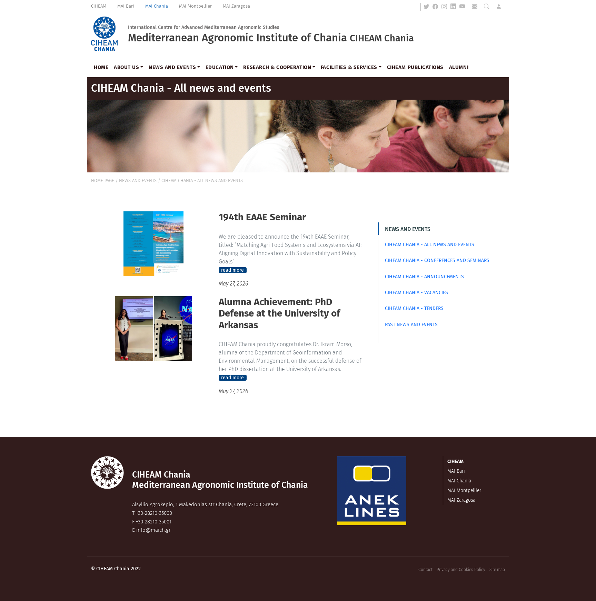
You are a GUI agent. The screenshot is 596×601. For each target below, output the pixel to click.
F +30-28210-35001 (151, 522)
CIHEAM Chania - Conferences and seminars (437, 260)
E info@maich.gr (151, 530)
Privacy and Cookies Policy (461, 569)
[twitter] (428, 6)
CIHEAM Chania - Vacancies (416, 293)
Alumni (458, 67)
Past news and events (411, 325)
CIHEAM (98, 6)
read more (232, 270)
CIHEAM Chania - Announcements (424, 277)
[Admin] (500, 6)
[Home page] (104, 34)
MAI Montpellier (195, 6)
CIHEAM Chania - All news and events (202, 180)
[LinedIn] (454, 6)
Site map (497, 569)
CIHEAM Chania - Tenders (414, 308)
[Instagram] (445, 6)
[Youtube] (463, 6)
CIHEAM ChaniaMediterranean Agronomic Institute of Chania (220, 480)
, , (205, 504)
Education (220, 67)
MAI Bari (125, 6)
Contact (425, 569)
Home (101, 67)
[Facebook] (437, 6)
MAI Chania (156, 6)
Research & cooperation (277, 67)
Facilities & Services (349, 67)
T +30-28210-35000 (152, 513)
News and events (172, 67)
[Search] (488, 6)
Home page (102, 180)
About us (126, 67)
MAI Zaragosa (236, 6)
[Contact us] (476, 6)
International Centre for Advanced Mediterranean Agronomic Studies (203, 27)
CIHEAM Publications (415, 67)
